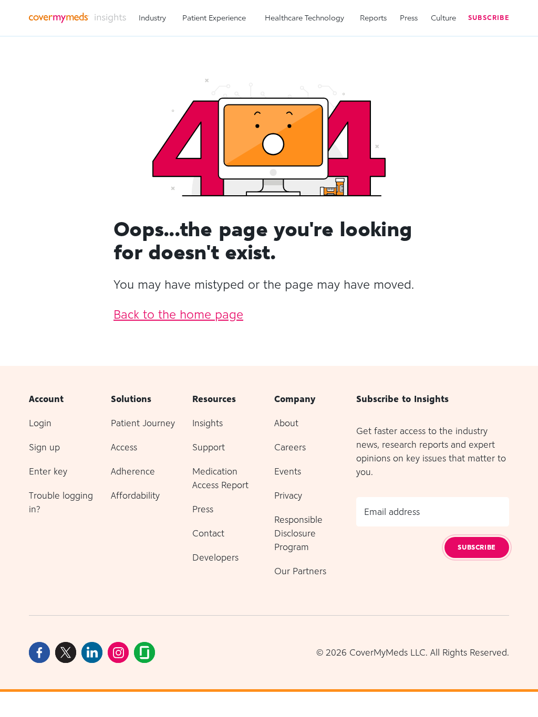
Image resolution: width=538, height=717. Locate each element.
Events (287, 471)
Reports (373, 17)
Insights (207, 423)
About (286, 423)
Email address (392, 512)
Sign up (44, 447)
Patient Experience (214, 17)
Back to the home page (178, 314)
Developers (215, 557)
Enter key (48, 471)
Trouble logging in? (61, 502)
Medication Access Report (220, 478)
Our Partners (300, 571)
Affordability (135, 495)
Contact (208, 533)
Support (208, 447)
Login (40, 423)
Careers (290, 447)
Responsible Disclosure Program (298, 533)
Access (124, 447)
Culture (443, 17)
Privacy (288, 495)
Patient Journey (143, 423)
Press (409, 17)
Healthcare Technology (304, 17)
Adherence (133, 471)
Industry (152, 17)
